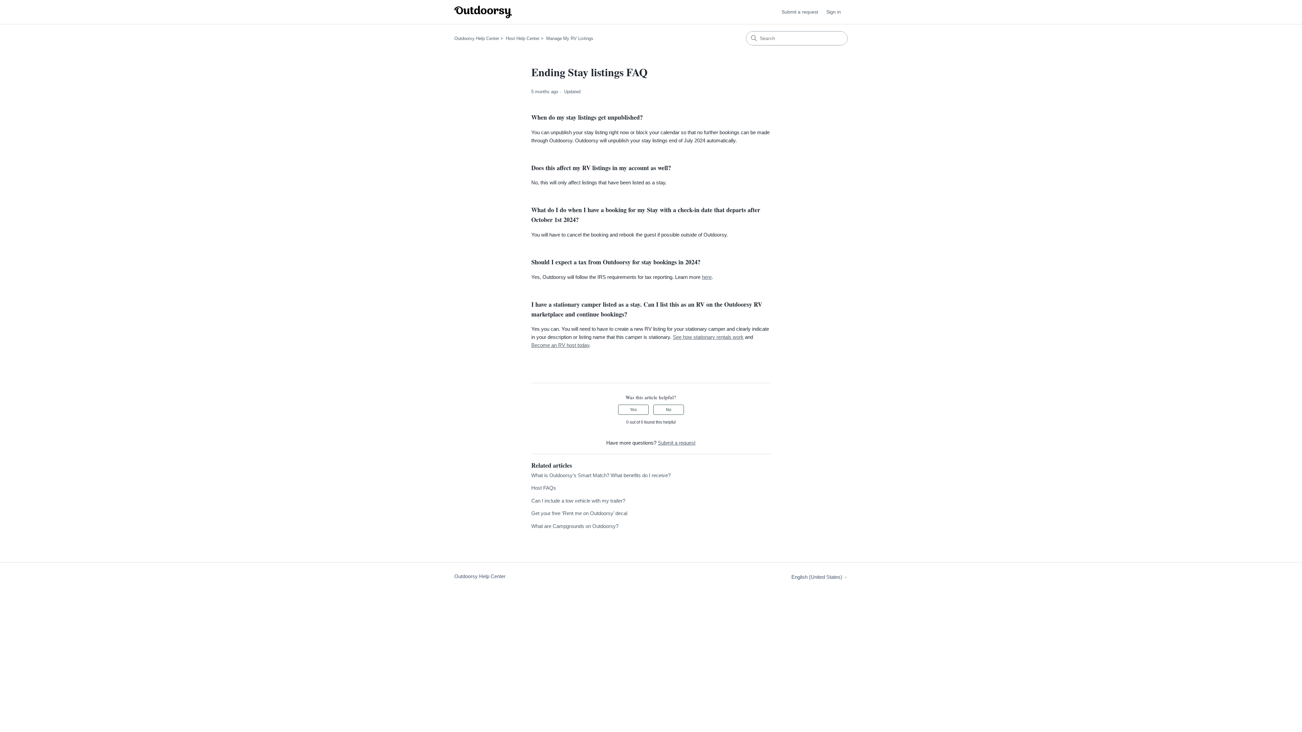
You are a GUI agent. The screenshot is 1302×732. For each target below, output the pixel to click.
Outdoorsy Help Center (476, 38)
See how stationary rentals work (708, 337)
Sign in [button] (833, 12)
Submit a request (800, 12)
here (707, 277)
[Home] (483, 12)
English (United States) (817, 577)
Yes (633, 409)
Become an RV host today (560, 345)
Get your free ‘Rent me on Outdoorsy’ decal (579, 513)
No (668, 409)
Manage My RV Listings (569, 38)
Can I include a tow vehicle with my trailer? (578, 501)
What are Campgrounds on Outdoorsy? (574, 526)
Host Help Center (522, 38)
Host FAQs (543, 488)
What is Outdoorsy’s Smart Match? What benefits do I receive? (601, 475)
